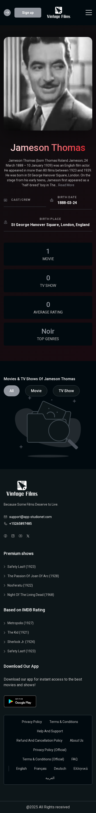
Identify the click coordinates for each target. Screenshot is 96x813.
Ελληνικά (81, 768)
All (12, 391)
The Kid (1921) (18, 632)
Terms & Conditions (63, 722)
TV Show (66, 391)
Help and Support (50, 731)
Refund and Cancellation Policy (39, 740)
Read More (66, 185)
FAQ (75, 759)
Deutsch (60, 768)
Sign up (28, 13)
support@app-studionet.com (30, 517)
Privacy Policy (32, 722)
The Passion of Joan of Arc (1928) (33, 576)
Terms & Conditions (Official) (43, 759)
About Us (76, 740)
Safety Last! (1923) (21, 567)
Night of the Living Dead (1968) (30, 595)
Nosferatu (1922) (20, 585)
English (21, 768)
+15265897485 (20, 523)
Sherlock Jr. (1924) (21, 642)
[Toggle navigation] (88, 12)
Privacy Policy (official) (49, 750)
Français (40, 768)
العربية (50, 778)
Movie (36, 391)
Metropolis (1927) (20, 623)
